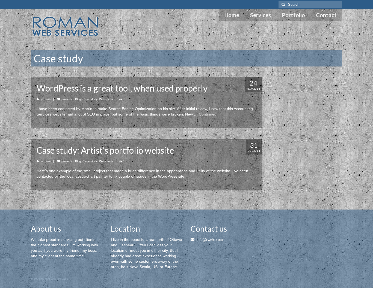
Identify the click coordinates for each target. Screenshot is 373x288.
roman (48, 99)
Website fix (106, 99)
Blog (78, 99)
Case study (89, 99)
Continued (208, 114)
